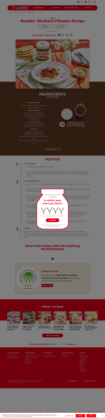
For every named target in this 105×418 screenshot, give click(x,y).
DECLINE (80, 415)
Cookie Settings (69, 415)
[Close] (102, 415)
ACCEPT (91, 415)
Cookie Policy (28, 416)
